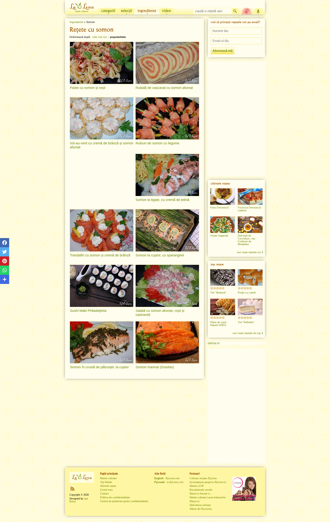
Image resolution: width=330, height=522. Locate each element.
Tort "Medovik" (218, 292)
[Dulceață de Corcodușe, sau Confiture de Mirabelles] (250, 224)
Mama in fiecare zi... (201, 493)
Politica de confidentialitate (115, 497)
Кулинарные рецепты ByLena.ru (208, 482)
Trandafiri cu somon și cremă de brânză (100, 255)
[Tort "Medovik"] (222, 277)
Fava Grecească (219, 207)
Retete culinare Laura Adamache (208, 497)
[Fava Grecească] (222, 196)
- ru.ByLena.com (169, 482)
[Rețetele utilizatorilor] (247, 11)
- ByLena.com (167, 478)
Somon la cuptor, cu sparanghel (160, 255)
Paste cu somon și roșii (87, 88)
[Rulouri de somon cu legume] (167, 118)
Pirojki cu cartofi (247, 292)
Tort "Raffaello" (246, 322)
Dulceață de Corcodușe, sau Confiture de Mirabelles (246, 240)
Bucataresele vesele (201, 489)
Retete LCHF (197, 486)
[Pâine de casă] (222, 307)
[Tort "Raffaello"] (250, 307)
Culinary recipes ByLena (203, 478)
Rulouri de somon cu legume (157, 143)
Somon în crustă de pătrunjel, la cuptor (99, 367)
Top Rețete (106, 482)
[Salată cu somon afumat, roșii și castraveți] (167, 286)
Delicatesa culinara (200, 505)
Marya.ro (194, 501)
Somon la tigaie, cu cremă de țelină (162, 200)
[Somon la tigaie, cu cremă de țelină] (167, 175)
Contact (104, 493)
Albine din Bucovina (201, 508)
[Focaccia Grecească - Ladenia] (250, 196)
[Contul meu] (258, 11)
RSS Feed (72, 488)
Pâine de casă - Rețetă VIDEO (219, 324)
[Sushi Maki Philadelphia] (101, 286)
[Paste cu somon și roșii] (101, 63)
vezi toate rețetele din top (247, 333)
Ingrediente (76, 22)
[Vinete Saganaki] (222, 224)
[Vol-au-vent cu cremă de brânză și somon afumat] (101, 118)
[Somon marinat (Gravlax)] (167, 342)
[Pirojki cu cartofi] (250, 277)
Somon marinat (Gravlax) (155, 367)
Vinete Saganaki (219, 235)
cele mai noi (99, 37)
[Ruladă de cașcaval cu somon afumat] (167, 63)
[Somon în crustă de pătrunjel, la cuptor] (101, 342)
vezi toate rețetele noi (249, 252)
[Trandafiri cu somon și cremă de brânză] (101, 230)
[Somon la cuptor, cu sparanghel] (167, 230)
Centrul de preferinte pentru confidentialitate (124, 501)
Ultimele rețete (108, 486)
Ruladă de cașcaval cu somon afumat (164, 88)
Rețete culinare (108, 478)
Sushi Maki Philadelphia (88, 311)
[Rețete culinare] (82, 477)
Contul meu (106, 489)
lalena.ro (214, 343)
